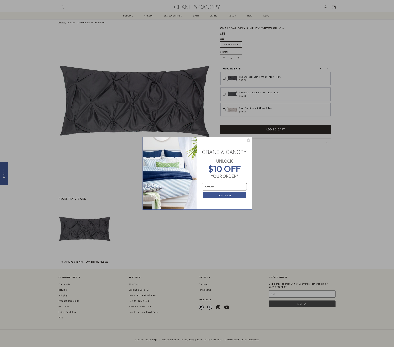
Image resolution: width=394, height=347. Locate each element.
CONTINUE (224, 195)
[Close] (248, 140)
